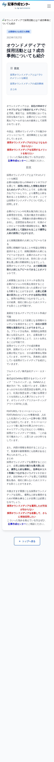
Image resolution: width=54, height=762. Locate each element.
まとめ (13, 89)
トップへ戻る (28, 541)
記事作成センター (17, 160)
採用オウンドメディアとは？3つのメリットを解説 (26, 76)
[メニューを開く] (49, 6)
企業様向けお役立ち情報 (19, 31)
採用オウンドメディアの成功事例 (26, 83)
